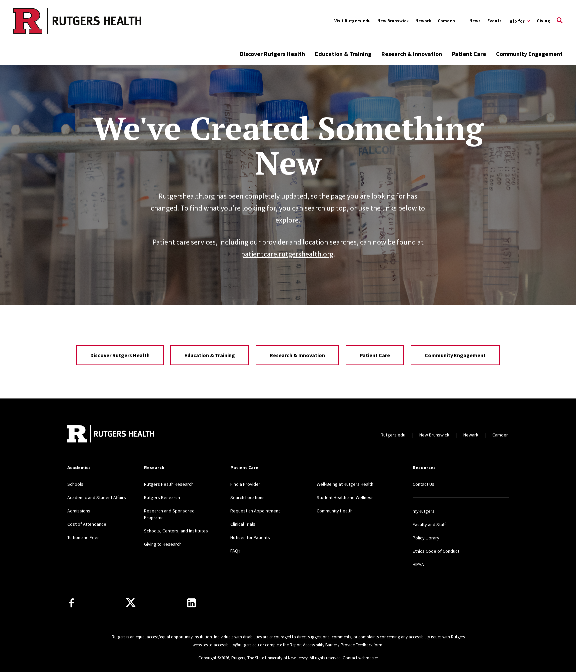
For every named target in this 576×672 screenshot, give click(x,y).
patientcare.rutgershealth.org (287, 254)
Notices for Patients (250, 537)
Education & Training (343, 54)
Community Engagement (529, 54)
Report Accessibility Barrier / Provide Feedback (331, 645)
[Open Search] (560, 21)
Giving (543, 21)
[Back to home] (111, 434)
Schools (75, 484)
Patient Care (469, 54)
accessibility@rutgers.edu (236, 645)
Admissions (78, 511)
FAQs (235, 551)
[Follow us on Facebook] (71, 602)
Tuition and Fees (83, 537)
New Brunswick (393, 21)
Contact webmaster (360, 658)
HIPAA (418, 564)
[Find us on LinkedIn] (191, 602)
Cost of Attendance (86, 524)
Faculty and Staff (429, 524)
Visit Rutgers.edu (352, 21)
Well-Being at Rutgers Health (345, 484)
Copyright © (209, 658)
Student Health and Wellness (345, 497)
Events (494, 21)
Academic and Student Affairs (96, 497)
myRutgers (424, 511)
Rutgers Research (162, 497)
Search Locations (247, 497)
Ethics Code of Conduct (436, 551)
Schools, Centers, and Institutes (176, 531)
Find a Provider (245, 484)
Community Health (335, 511)
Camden (446, 21)
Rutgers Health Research (169, 484)
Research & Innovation (411, 54)
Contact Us (423, 484)
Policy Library (426, 538)
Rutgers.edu (393, 435)
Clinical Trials (242, 524)
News (475, 21)
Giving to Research (163, 544)
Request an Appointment (255, 511)
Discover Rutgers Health (272, 54)
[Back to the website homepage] (50, 21)
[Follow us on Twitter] (130, 602)
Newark (423, 21)
